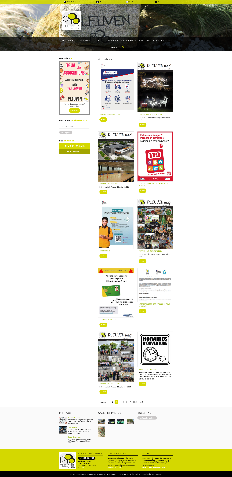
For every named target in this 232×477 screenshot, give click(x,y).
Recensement (105, 251)
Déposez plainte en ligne (109, 114)
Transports (72, 427)
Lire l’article (74, 110)
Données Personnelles (141, 474)
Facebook (161, 2)
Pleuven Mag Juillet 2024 (109, 384)
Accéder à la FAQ (114, 468)
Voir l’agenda (66, 132)
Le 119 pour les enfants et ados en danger (153, 184)
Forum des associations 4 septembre (74, 105)
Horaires (103, 2)
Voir (104, 119)
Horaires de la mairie (147, 369)
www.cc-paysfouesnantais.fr (153, 468)
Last (141, 402)
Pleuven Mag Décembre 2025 (150, 114)
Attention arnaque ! (107, 320)
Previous (102, 402)
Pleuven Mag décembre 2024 (150, 251)
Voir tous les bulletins (147, 418)
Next (135, 402)
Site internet (75, 151)
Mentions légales (156, 474)
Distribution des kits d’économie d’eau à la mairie (154, 305)
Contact (132, 2)
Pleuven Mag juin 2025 (108, 184)
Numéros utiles (74, 417)
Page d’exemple (74, 437)
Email (82, 467)
